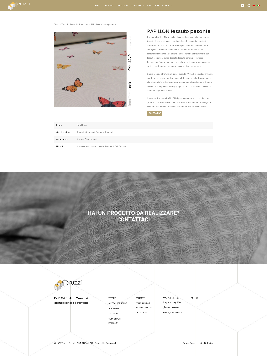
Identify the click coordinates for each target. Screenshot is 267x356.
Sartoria (113, 313)
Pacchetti (109, 146)
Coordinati (90, 132)
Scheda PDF (155, 113)
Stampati (109, 132)
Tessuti (112, 298)
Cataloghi (153, 5)
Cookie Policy (206, 343)
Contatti (167, 5)
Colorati (80, 132)
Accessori (113, 308)
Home (97, 5)
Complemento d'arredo (87, 146)
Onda (101, 146)
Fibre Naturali (91, 139)
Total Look (82, 125)
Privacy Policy (189, 343)
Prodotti (123, 5)
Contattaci (133, 219)
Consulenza (137, 5)
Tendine (122, 146)
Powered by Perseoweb (105, 343)
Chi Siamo (109, 5)
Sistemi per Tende (117, 303)
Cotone (80, 139)
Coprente (100, 132)
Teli (116, 146)
